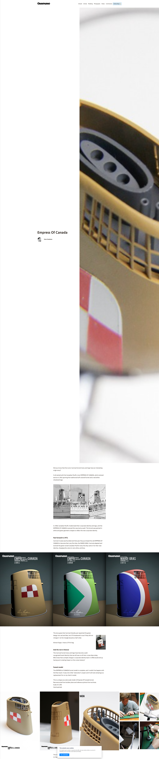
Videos (103, 3)
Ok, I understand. (64, 754)
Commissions (109, 3)
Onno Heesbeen (48, 239)
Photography (97, 3)
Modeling (90, 3)
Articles (85, 3)
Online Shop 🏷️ (117, 3)
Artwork (80, 3)
